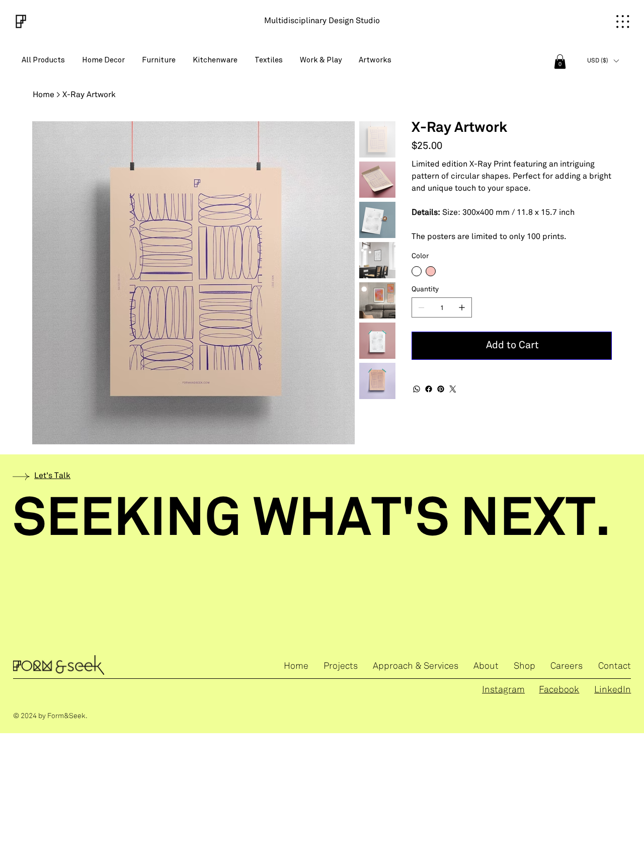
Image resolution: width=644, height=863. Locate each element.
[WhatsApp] (417, 389)
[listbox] (603, 61)
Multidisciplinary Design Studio (322, 21)
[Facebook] (429, 389)
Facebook (559, 690)
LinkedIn (612, 690)
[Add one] (462, 307)
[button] (560, 61)
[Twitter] (453, 389)
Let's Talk (52, 476)
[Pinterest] (441, 389)
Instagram (503, 690)
